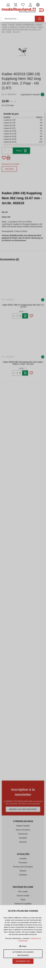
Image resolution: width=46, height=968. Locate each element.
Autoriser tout (23, 961)
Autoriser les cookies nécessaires (23, 953)
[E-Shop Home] (19, 11)
